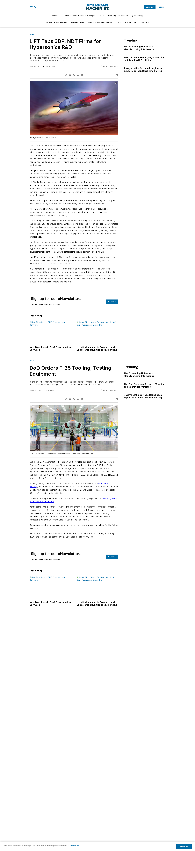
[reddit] (78, 75)
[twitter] (74, 75)
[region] (97, 846)
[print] (117, 75)
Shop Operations (123, 22)
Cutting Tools (77, 22)
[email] (82, 75)
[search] (35, 7)
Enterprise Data (141, 22)
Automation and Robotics (100, 22)
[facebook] (66, 75)
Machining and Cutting (56, 22)
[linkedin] (70, 75)
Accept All (184, 846)
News (32, 34)
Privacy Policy (73, 845)
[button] (31, 7)
